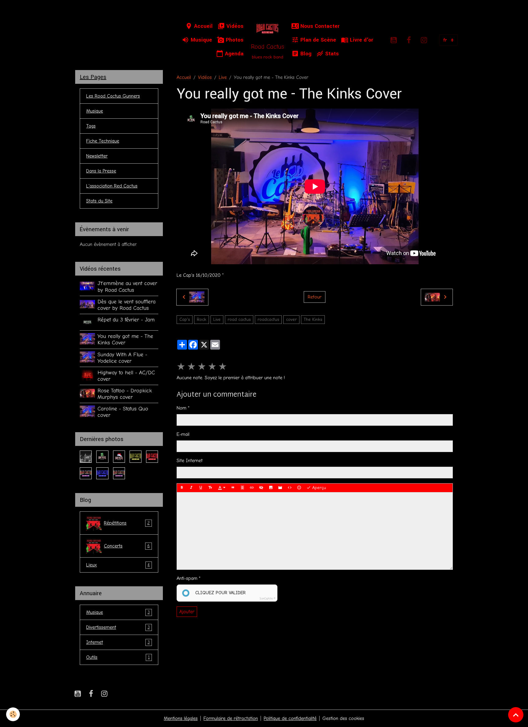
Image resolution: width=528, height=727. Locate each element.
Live (223, 77)
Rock (201, 319)
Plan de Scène (317, 40)
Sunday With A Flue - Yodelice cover (122, 357)
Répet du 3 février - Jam (126, 320)
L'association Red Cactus (112, 186)
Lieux (118, 565)
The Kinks (313, 319)
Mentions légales (181, 718)
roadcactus (268, 319)
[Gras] (182, 488)
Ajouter (186, 611)
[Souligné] (201, 488)
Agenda (233, 53)
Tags (91, 126)
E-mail (183, 434)
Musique (200, 40)
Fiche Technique (102, 141)
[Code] (290, 488)
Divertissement (118, 627)
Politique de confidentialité (290, 718)
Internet (118, 642)
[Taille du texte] (210, 488)
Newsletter (97, 156)
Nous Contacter (319, 26)
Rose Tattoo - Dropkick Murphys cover (124, 394)
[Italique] (191, 488)
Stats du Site (99, 201)
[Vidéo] (280, 488)
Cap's (184, 319)
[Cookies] (13, 714)
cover (291, 319)
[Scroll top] (515, 714)
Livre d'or (360, 40)
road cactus (239, 319)
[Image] (271, 488)
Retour (314, 297)
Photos (234, 40)
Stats (331, 53)
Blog (305, 53)
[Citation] (233, 488)
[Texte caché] (261, 488)
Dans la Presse (101, 171)
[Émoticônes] (299, 488)
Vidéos (234, 26)
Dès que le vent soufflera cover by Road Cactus (126, 305)
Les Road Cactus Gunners (113, 96)
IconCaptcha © (267, 598)
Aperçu (318, 487)
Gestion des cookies (343, 718)
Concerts (127, 546)
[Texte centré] (242, 488)
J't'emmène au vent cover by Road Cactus (127, 286)
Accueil (203, 26)
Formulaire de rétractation (231, 718)
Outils (118, 657)
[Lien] (252, 488)
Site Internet (190, 460)
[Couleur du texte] (222, 488)
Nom (181, 408)
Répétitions (127, 523)
